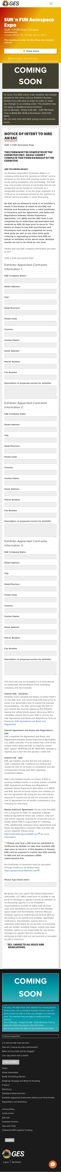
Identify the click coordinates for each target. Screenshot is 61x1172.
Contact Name (11, 478)
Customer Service (10, 1122)
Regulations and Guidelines (14, 1102)
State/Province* (12, 308)
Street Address (12, 424)
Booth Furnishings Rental (13, 1077)
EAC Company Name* (15, 275)
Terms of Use (8, 1113)
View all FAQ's (10, 1062)
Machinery (7, 1089)
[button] (53, 1164)
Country (8, 329)
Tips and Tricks (9, 1126)
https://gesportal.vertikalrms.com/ (20, 870)
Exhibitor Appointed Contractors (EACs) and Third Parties (28, 1098)
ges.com (6, 1118)
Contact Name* (12, 340)
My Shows (16, 1162)
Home (4, 1068)
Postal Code (10, 318)
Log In (6, 1162)
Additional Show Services (13, 1093)
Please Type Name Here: (17, 879)
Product (5, 1085)
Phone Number (12, 361)
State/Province (12, 446)
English (9, 1140)
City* (6, 297)
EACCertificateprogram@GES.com (21, 834)
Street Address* (12, 286)
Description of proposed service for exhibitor (27, 383)
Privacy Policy (8, 1109)
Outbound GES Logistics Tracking (17, 1130)
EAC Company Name (15, 414)
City (6, 435)
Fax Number (10, 372)
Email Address (11, 489)
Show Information (10, 1072)
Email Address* (12, 351)
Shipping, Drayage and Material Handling (21, 1081)
